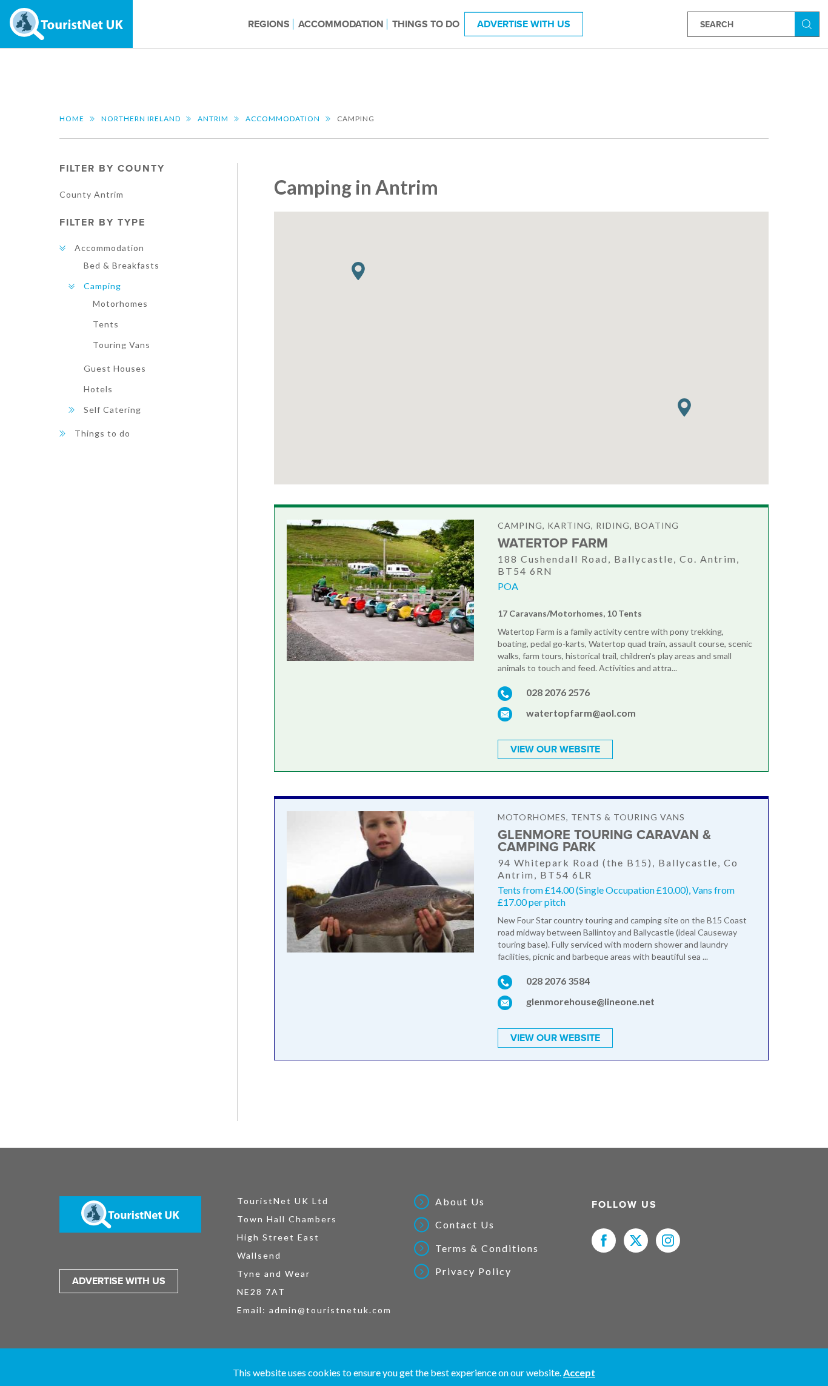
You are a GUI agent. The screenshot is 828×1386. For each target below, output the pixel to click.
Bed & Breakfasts (121, 265)
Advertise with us (118, 1281)
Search (808, 23)
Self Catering (112, 409)
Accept (579, 1372)
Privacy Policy (473, 1271)
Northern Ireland (141, 118)
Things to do (425, 23)
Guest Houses (115, 368)
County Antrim (91, 194)
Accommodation (341, 23)
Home (71, 118)
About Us (460, 1201)
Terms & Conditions (487, 1248)
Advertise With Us (523, 24)
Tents (106, 324)
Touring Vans (121, 345)
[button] (684, 407)
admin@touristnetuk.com (330, 1310)
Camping (102, 286)
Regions (269, 23)
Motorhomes (120, 303)
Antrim (213, 118)
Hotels (98, 389)
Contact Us (465, 1224)
